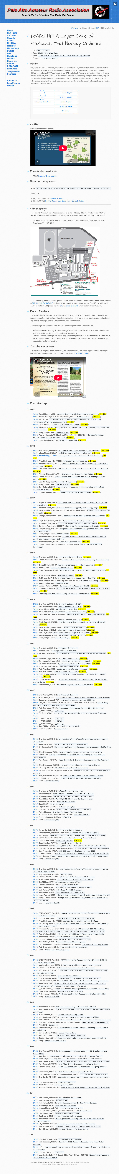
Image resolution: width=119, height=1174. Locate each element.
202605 (35, 424)
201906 (35, 765)
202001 (35, 728)
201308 (35, 1019)
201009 (35, 1152)
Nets (9, 53)
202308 (35, 570)
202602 (35, 435)
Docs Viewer (51, 176)
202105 (35, 669)
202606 (35, 419)
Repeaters (12, 61)
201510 (35, 921)
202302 (35, 588)
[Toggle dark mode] (115, 4)
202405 (35, 528)
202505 (35, 476)
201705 (35, 848)
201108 (35, 1108)
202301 (35, 593)
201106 (35, 1113)
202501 (35, 492)
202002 (35, 726)
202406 (35, 526)
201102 (35, 1126)
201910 (35, 747)
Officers (11, 58)
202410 (35, 510)
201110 (35, 1103)
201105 (35, 1116)
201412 (35, 960)
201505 (35, 939)
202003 (35, 723)
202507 (35, 468)
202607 (35, 416)
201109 (35, 1105)
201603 (35, 895)
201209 (35, 1061)
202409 (35, 515)
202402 (35, 541)
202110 (35, 653)
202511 (35, 453)
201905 (35, 767)
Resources (12, 68)
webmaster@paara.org (41, 1162)
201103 (35, 1123)
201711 (35, 832)
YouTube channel (82, 353)
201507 (35, 934)
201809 (35, 799)
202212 (35, 604)
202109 (35, 658)
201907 (35, 760)
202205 (35, 627)
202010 (35, 700)
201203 (35, 1082)
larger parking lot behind (69, 305)
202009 (35, 702)
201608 (35, 882)
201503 (35, 944)
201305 (35, 1027)
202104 (35, 671)
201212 (35, 1051)
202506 (35, 474)
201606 (35, 887)
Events (10, 40)
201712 (35, 830)
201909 (35, 752)
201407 (35, 978)
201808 (35, 801)
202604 (35, 427)
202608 (35, 414)
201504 (35, 941)
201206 (35, 1071)
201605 (35, 890)
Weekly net (74, 28)
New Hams (12, 32)
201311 (35, 1009)
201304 (35, 1032)
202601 (35, 440)
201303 (35, 1035)
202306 (35, 578)
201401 (35, 996)
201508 (35, 928)
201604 (35, 892)
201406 (35, 980)
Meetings (11, 45)
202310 (35, 565)
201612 (35, 869)
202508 (35, 463)
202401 (35, 544)
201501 (35, 949)
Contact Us (12, 80)
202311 (35, 559)
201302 (35, 1038)
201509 (35, 923)
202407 (35, 523)
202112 (35, 648)
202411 (35, 507)
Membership (13, 48)
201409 (35, 970)
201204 (35, 1077)
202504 (35, 481)
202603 (35, 432)
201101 (35, 1129)
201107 (35, 1110)
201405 (35, 983)
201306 (35, 1025)
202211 (35, 606)
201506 (35, 936)
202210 (35, 609)
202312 (35, 557)
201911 (35, 744)
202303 (35, 586)
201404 (35, 988)
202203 (35, 632)
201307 (35, 1022)
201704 (35, 851)
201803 (35, 814)
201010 (35, 1147)
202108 (35, 661)
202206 (35, 622)
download (41, 176)
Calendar (11, 38)
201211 (35, 1056)
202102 (35, 679)
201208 (35, 1064)
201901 (35, 780)
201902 (35, 778)
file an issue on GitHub (59, 1162)
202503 (35, 484)
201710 (35, 835)
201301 (35, 1040)
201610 (35, 876)
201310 (35, 1014)
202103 (35, 674)
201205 (35, 1074)
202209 (35, 611)
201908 (35, 754)
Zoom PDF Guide (57, 198)
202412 (35, 502)
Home (10, 30)
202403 (35, 536)
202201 (35, 637)
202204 (35, 630)
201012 (35, 1139)
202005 (35, 718)
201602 (35, 897)
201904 (35, 770)
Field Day (11, 43)
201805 (35, 809)
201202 (35, 1084)
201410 (35, 967)
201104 (35, 1118)
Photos (10, 63)
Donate (10, 85)
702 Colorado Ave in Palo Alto (43, 303)
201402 (35, 994)
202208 (35, 614)
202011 (35, 697)
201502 (35, 947)
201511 (35, 918)
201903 (35, 775)
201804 (35, 812)
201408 (35, 975)
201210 (35, 1058)
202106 (35, 666)
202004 (35, 721)
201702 (35, 856)
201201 (35, 1087)
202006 (35, 713)
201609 (35, 879)
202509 (35, 461)
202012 (35, 695)
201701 (35, 858)
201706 (35, 845)
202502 (35, 487)
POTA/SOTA (12, 66)
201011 (35, 1141)
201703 (35, 853)
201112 (35, 1097)
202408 (35, 520)
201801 (35, 819)
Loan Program (13, 83)
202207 (35, 619)
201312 (35, 1006)
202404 (35, 533)
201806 (35, 806)
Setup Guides (13, 71)
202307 (35, 575)
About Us (11, 35)
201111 (35, 1100)
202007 (35, 710)
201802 (35, 817)
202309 (35, 567)
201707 (35, 843)
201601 (35, 903)
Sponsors (11, 73)
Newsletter (12, 55)
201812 (35, 791)
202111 (35, 650)
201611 (35, 874)
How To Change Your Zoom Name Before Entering (64, 201)
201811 (35, 793)
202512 (35, 450)
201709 (35, 837)
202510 (35, 455)
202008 (35, 708)
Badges (10, 50)
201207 (35, 1066)
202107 (35, 663)
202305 (35, 580)
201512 (35, 913)
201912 (35, 739)
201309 (35, 1017)
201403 (35, 991)
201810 (35, 796)
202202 (35, 635)
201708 (35, 840)
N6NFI (97, 28)
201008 (35, 1155)
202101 (35, 684)
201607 (35, 884)
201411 (35, 965)
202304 (35, 583)
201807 (35, 804)
